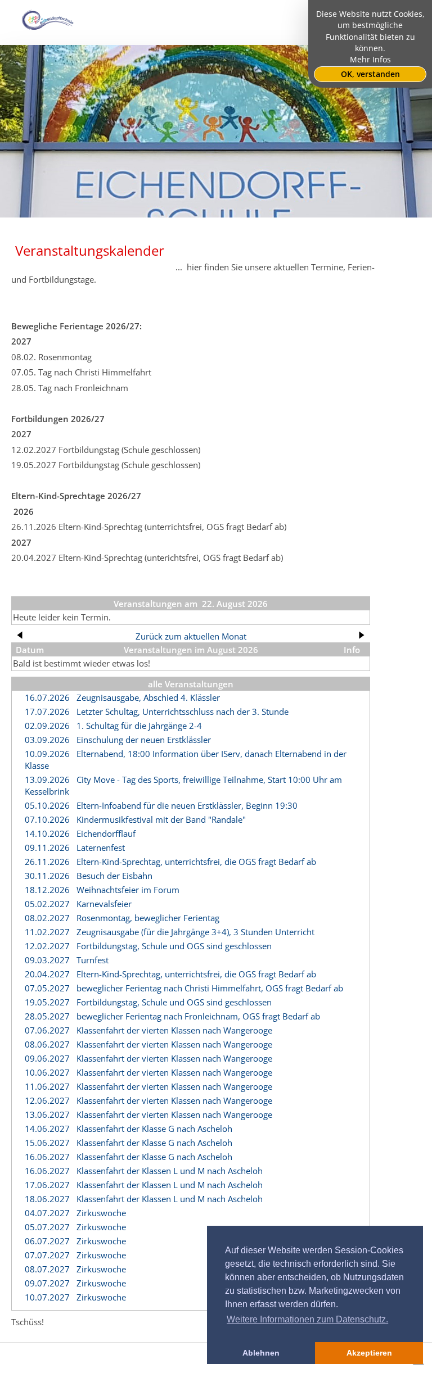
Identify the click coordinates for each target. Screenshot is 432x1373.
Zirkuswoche (101, 1212)
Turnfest (92, 960)
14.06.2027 (47, 1128)
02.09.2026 (47, 725)
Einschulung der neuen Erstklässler (143, 739)
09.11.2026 (47, 847)
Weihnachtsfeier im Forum (127, 889)
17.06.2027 (47, 1184)
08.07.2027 (47, 1269)
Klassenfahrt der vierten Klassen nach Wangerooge (174, 1030)
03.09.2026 (47, 739)
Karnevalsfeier (104, 903)
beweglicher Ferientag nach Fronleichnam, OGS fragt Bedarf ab (198, 1016)
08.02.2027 (47, 917)
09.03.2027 (47, 960)
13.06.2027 (47, 1114)
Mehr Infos (370, 60)
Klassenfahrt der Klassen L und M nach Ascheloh (169, 1170)
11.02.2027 (47, 931)
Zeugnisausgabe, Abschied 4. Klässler (148, 697)
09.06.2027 (47, 1058)
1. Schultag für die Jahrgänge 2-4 (139, 725)
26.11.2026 (47, 861)
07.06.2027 (47, 1030)
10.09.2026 (47, 753)
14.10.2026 (47, 833)
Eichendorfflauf (106, 833)
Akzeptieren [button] (369, 1352)
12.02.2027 (47, 945)
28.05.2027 (47, 1016)
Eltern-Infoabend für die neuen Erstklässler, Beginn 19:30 (187, 805)
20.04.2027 (47, 974)
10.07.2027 (47, 1297)
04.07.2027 (47, 1212)
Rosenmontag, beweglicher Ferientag (147, 917)
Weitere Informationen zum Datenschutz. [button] (307, 1319)
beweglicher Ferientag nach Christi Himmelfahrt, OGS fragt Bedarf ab (209, 988)
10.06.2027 (47, 1072)
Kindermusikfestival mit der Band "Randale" (161, 819)
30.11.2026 (47, 875)
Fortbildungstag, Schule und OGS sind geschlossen (174, 945)
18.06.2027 (47, 1198)
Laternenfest (100, 847)
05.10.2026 (47, 805)
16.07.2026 (47, 697)
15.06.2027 (47, 1142)
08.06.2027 (47, 1044)
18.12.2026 (47, 889)
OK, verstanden (370, 74)
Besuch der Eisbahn (114, 875)
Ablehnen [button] (261, 1352)
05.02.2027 (47, 903)
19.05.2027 (47, 1002)
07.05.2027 (47, 988)
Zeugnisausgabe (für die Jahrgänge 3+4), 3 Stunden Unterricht (195, 931)
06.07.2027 (47, 1241)
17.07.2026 (47, 711)
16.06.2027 (47, 1156)
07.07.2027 (47, 1255)
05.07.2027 (47, 1226)
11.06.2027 (47, 1086)
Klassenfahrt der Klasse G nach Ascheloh (154, 1128)
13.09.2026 (47, 779)
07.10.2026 (47, 819)
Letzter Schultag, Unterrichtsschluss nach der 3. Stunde (182, 711)
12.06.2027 (47, 1100)
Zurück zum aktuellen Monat (191, 636)
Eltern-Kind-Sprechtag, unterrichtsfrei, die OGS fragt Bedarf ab (196, 861)
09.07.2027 (47, 1283)
